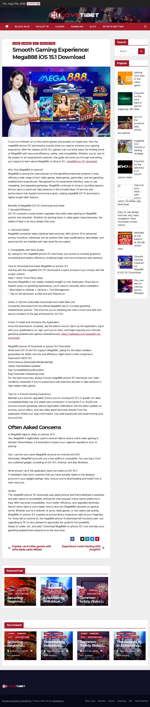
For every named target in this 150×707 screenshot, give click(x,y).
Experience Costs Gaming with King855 (81, 548)
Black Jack (22, 26)
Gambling (77, 26)
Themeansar (57, 701)
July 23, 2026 (90, 651)
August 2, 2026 (55, 651)
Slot (93, 26)
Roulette (42, 26)
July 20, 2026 (127, 651)
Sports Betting (113, 26)
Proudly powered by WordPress (17, 701)
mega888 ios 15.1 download (82, 161)
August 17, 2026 (19, 651)
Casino (59, 26)
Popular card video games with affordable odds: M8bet (31, 548)
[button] (145, 26)
